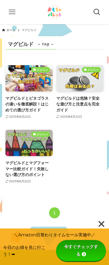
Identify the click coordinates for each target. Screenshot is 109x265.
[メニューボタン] (12, 12)
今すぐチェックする (81, 250)
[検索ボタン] (97, 12)
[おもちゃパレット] (54, 12)
